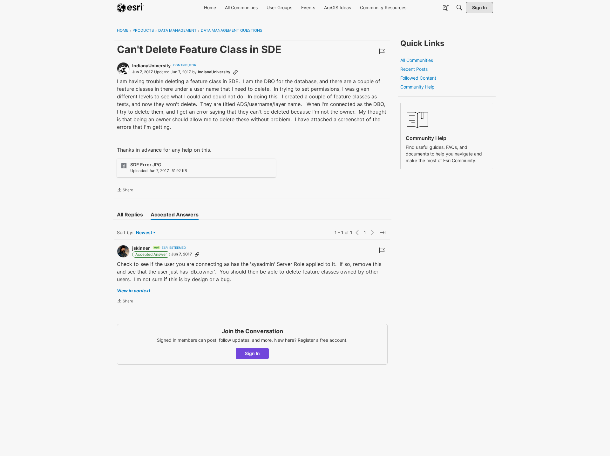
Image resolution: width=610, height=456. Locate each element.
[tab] (130, 214)
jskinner (141, 248)
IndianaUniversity (151, 65)
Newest (144, 233)
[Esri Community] (130, 7)
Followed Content (418, 78)
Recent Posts (414, 69)
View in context (133, 290)
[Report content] (382, 51)
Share (125, 191)
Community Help (417, 86)
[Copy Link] (235, 72)
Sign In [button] (252, 353)
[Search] (459, 7)
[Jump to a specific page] (382, 233)
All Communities (416, 60)
